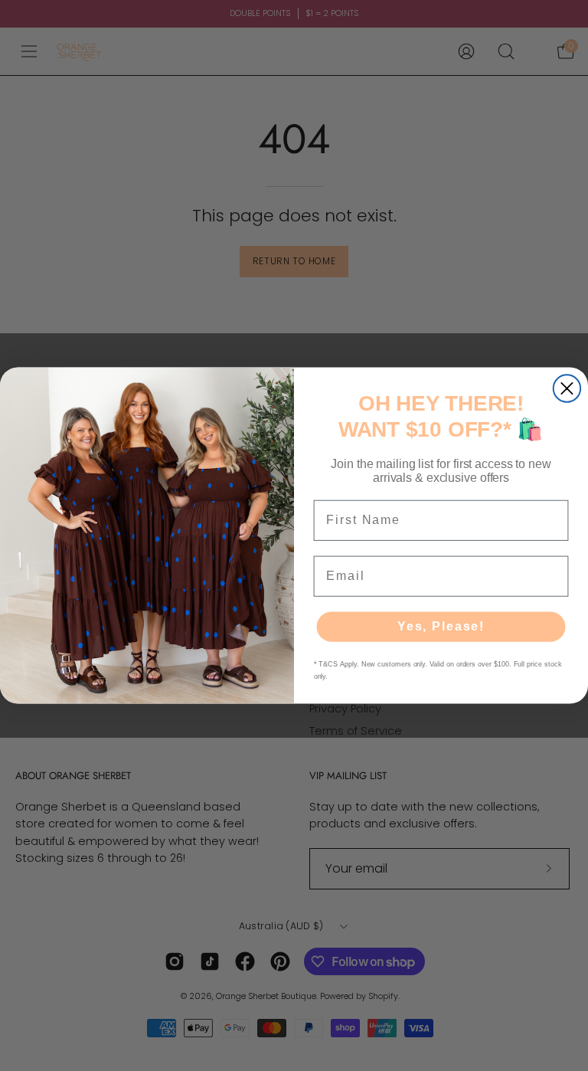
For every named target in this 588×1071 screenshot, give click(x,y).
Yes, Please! (441, 626)
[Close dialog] (567, 388)
